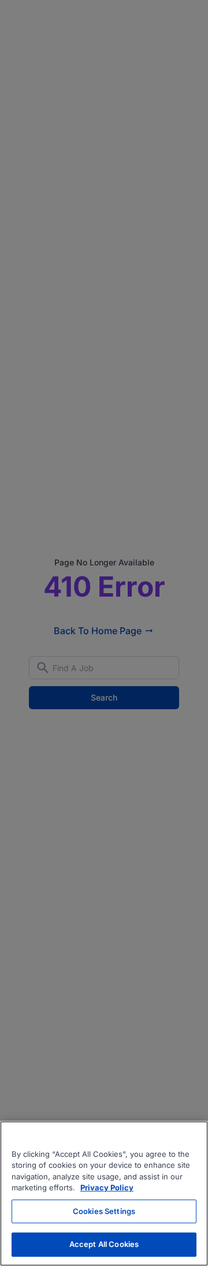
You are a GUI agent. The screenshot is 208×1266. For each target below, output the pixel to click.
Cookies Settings (104, 1211)
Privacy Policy (106, 1187)
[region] (104, 1193)
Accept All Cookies (104, 1244)
